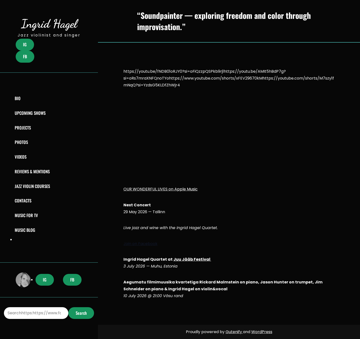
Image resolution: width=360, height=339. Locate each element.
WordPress (261, 332)
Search (81, 313)
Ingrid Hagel (49, 24)
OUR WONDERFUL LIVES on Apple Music (160, 189)
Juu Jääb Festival (192, 259)
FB (25, 56)
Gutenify (234, 332)
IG (25, 44)
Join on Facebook (140, 243)
